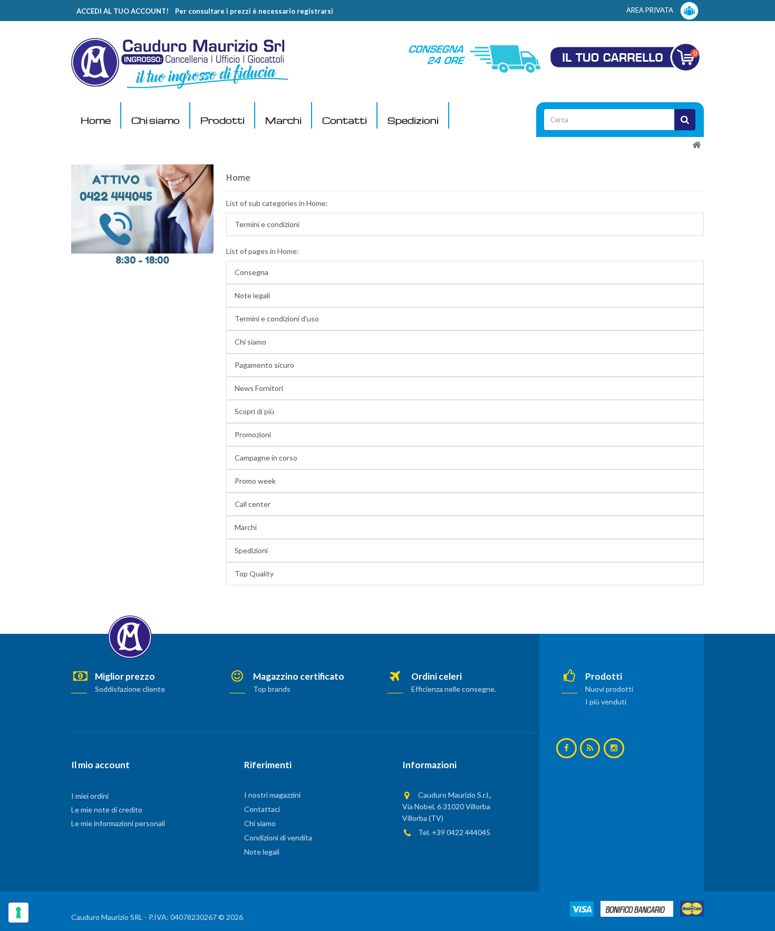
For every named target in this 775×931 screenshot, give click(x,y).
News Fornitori (259, 388)
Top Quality (254, 573)
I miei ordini (90, 795)
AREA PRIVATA (650, 10)
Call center (252, 503)
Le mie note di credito (106, 809)
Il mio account (100, 764)
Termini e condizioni (267, 224)
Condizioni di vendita (278, 837)
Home (96, 120)
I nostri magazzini (272, 794)
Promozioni (253, 434)
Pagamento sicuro (264, 364)
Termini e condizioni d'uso (277, 318)
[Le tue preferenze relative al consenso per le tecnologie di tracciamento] (18, 913)
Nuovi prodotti (609, 688)
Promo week (255, 480)
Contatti (344, 120)
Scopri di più (254, 411)
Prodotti (222, 120)
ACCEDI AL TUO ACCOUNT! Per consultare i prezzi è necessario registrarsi (204, 11)
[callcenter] (142, 214)
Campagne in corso (266, 457)
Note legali (252, 295)
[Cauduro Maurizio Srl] (179, 62)
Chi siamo (155, 120)
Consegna (251, 272)
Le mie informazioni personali (118, 823)
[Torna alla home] (696, 145)
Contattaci (262, 809)
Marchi (283, 120)
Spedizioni (413, 120)
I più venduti (605, 701)
